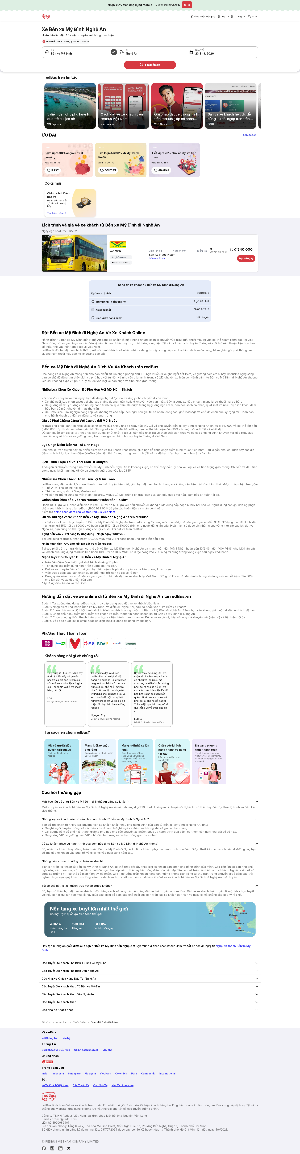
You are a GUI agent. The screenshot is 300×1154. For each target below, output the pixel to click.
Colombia (121, 1073)
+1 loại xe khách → (121, 262)
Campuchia (148, 1073)
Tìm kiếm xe (152, 65)
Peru (134, 1073)
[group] (70, 203)
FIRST (55, 170)
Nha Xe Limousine (122, 1085)
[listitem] (48, 147)
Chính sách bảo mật (86, 1049)
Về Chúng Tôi (49, 1038)
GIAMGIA (163, 170)
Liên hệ (66, 1038)
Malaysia (90, 1073)
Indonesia (58, 1073)
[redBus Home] (46, 16)
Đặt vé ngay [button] (246, 258)
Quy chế (107, 1049)
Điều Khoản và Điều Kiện (56, 1049)
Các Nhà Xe (100, 1085)
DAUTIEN (110, 170)
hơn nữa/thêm (157, 258)
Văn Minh (115, 250)
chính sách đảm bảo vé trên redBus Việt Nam (84, 512)
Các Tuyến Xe (81, 1085)
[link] (67, 160)
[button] (204, 52)
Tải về (187, 4)
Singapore (74, 1073)
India (45, 1073)
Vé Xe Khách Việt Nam (55, 1085)
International (167, 1073)
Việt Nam (105, 1073)
